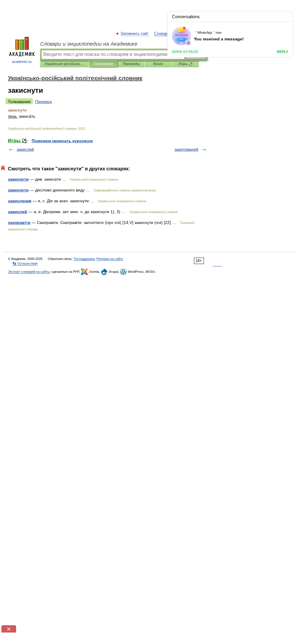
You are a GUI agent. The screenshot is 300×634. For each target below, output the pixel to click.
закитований (186, 149)
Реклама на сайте (109, 259)
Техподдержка (84, 259)
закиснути (18, 179)
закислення (19, 200)
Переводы (131, 64)
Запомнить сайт (135, 34)
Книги (158, 64)
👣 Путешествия (25, 263)
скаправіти (19, 222)
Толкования (103, 64)
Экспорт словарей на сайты (29, 271)
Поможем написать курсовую (62, 140)
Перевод (43, 101)
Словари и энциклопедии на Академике (88, 44)
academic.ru (22, 62)
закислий (25, 149)
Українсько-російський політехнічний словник (64, 64)
